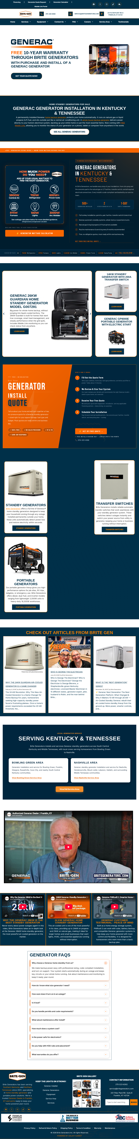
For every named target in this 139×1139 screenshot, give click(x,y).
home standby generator (16, 1093)
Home (12, 22)
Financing (17, 2)
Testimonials (123, 22)
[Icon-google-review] (100, 4)
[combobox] (117, 1102)
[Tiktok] (113, 4)
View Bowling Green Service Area (26, 778)
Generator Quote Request (37, 2)
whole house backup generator (95, 120)
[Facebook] (94, 4)
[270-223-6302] (41, 14)
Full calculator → (127, 253)
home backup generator (55, 117)
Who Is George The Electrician (67, 672)
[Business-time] (119, 4)
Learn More (58, 333)
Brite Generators (13, 509)
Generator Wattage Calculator (34, 233)
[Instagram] (106, 4)
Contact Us (59, 22)
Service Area (104, 22)
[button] (3, 313)
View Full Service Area (69, 789)
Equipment (41, 22)
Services (24, 22)
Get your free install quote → (88, 241)
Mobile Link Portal (41, 6)
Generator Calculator (60, 2)
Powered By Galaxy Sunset (69, 1136)
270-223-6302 (51, 14)
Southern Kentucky (11, 1087)
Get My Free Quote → (91, 431)
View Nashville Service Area (86, 778)
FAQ (74, 22)
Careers (87, 22)
